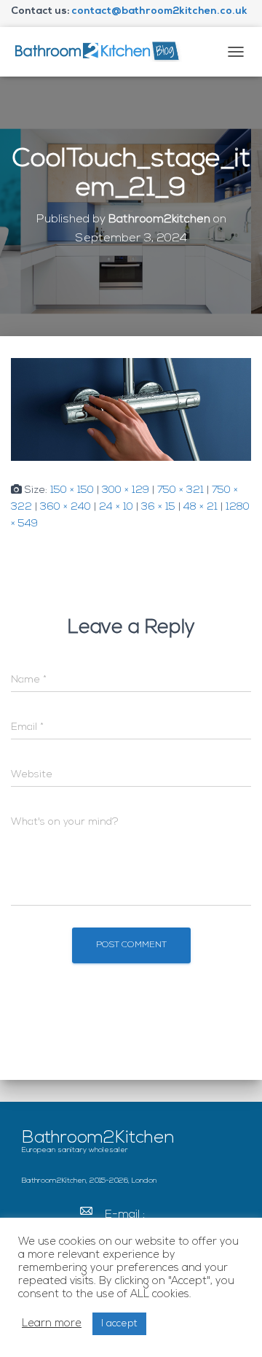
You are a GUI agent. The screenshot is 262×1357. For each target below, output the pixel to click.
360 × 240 (65, 507)
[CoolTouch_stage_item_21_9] (131, 409)
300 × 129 (125, 490)
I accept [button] (119, 1324)
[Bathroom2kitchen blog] (102, 51)
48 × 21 (200, 507)
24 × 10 (116, 507)
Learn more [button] (52, 1323)
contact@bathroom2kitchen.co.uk (159, 11)
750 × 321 (180, 490)
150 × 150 (72, 490)
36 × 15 (158, 507)
